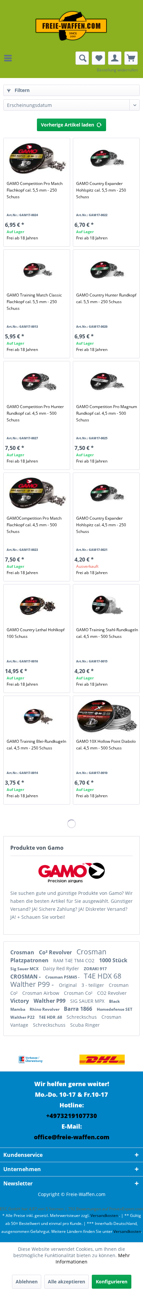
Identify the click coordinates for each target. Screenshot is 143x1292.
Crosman (23, 952)
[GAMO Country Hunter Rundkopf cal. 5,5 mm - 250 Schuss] (107, 270)
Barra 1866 (78, 1008)
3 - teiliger (93, 985)
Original (68, 985)
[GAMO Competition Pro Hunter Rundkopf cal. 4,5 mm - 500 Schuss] (38, 382)
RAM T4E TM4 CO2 (74, 960)
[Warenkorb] (131, 58)
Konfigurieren (111, 1281)
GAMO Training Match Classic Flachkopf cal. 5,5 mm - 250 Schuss (34, 301)
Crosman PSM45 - (62, 977)
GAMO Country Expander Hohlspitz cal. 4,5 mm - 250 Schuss (101, 524)
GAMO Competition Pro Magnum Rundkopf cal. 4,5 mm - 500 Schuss (106, 413)
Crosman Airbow (41, 993)
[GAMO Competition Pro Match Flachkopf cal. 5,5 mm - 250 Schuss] (38, 159)
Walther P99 (50, 1000)
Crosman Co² (79, 993)
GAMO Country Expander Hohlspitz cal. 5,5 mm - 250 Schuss (101, 190)
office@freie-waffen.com (71, 1137)
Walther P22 (23, 1017)
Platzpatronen (30, 960)
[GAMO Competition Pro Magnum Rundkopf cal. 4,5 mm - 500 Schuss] (107, 382)
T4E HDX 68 (102, 976)
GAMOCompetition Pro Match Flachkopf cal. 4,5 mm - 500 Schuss (34, 524)
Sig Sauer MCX (25, 969)
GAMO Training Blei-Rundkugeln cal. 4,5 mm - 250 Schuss (36, 744)
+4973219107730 (71, 1116)
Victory (20, 1000)
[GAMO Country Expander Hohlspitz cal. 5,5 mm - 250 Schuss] (107, 159)
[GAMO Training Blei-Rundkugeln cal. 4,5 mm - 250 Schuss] (38, 716)
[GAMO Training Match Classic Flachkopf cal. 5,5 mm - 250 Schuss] (38, 270)
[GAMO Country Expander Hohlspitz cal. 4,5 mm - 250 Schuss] (107, 493)
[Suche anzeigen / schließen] (82, 58)
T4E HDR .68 (51, 1017)
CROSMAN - (26, 976)
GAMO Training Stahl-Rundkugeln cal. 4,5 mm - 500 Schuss (107, 633)
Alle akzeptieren (66, 1281)
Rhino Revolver (45, 1009)
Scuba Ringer (85, 1025)
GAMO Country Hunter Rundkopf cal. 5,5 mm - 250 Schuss (106, 298)
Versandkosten (104, 1215)
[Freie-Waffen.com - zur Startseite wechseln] (71, 26)
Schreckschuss (50, 1025)
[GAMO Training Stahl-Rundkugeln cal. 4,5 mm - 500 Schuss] (107, 605)
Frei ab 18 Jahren (22, 238)
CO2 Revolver (112, 993)
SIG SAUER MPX (88, 1001)
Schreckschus (82, 1017)
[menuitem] (9, 58)
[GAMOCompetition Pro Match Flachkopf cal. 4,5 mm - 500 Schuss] (38, 493)
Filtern (21, 90)
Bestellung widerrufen (117, 70)
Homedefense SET (114, 1009)
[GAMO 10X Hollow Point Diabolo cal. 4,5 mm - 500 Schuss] (107, 716)
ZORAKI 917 (95, 969)
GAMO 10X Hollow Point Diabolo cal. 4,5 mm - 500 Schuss (106, 744)
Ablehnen (27, 1281)
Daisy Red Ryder (61, 968)
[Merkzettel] (98, 58)
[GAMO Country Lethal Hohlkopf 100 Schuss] (38, 605)
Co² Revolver (56, 952)
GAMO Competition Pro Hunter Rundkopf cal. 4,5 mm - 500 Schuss (35, 413)
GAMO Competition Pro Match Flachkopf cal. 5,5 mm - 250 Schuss (35, 190)
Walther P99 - (33, 984)
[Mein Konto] (114, 58)
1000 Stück (113, 960)
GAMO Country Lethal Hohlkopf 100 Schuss (36, 633)
